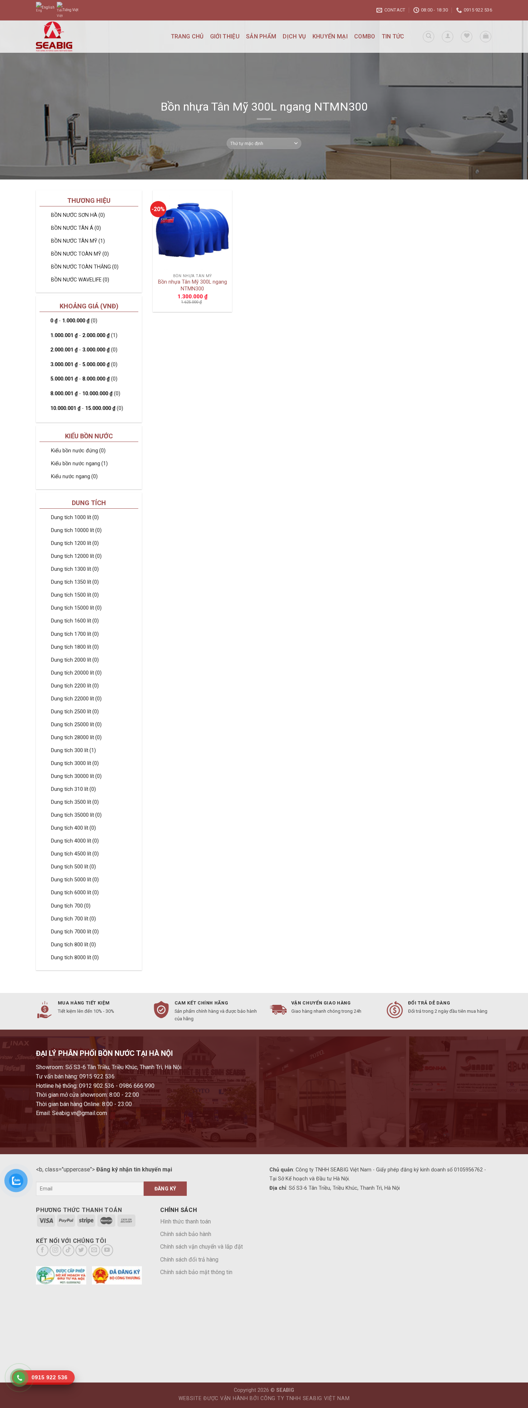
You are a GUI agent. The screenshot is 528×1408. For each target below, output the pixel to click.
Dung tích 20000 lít (76, 673)
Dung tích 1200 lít (75, 543)
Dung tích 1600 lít (75, 621)
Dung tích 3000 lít (75, 763)
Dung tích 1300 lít (75, 569)
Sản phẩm (261, 36)
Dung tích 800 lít (73, 945)
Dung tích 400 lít (73, 828)
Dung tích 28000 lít (76, 738)
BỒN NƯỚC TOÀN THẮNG (85, 267)
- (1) (83, 335)
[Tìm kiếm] (428, 36)
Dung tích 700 (71, 906)
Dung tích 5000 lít (75, 880)
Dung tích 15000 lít (76, 608)
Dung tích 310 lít (73, 789)
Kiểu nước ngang (74, 477)
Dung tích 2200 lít (75, 686)
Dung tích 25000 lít (76, 725)
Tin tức (393, 36)
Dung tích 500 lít (73, 867)
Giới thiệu (225, 36)
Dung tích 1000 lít (75, 517)
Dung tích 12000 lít (76, 556)
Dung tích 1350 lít (75, 582)
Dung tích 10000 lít (76, 530)
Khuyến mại (330, 36)
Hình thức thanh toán (185, 1221)
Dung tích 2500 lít (75, 712)
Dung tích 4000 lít (75, 841)
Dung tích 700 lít (73, 919)
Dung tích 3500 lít (75, 802)
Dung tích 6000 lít (75, 893)
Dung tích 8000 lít (75, 958)
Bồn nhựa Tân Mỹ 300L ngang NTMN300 (192, 285)
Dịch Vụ (294, 36)
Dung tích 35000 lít (76, 815)
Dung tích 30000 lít (76, 776)
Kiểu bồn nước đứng (78, 451)
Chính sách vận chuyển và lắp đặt (201, 1246)
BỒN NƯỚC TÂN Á (76, 228)
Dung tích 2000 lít (75, 660)
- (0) (73, 321)
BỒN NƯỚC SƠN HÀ (78, 215)
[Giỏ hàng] (485, 36)
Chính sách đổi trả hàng (189, 1259)
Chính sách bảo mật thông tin (196, 1272)
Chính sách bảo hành (185, 1234)
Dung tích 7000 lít (75, 932)
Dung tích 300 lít (73, 750)
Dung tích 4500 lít (75, 854)
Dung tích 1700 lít (75, 634)
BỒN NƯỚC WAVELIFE (80, 280)
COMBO (364, 36)
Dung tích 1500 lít (75, 595)
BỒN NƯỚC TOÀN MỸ (80, 254)
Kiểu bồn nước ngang (79, 464)
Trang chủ (187, 36)
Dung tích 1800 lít (75, 647)
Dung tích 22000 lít (76, 699)
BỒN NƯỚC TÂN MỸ (78, 241)
